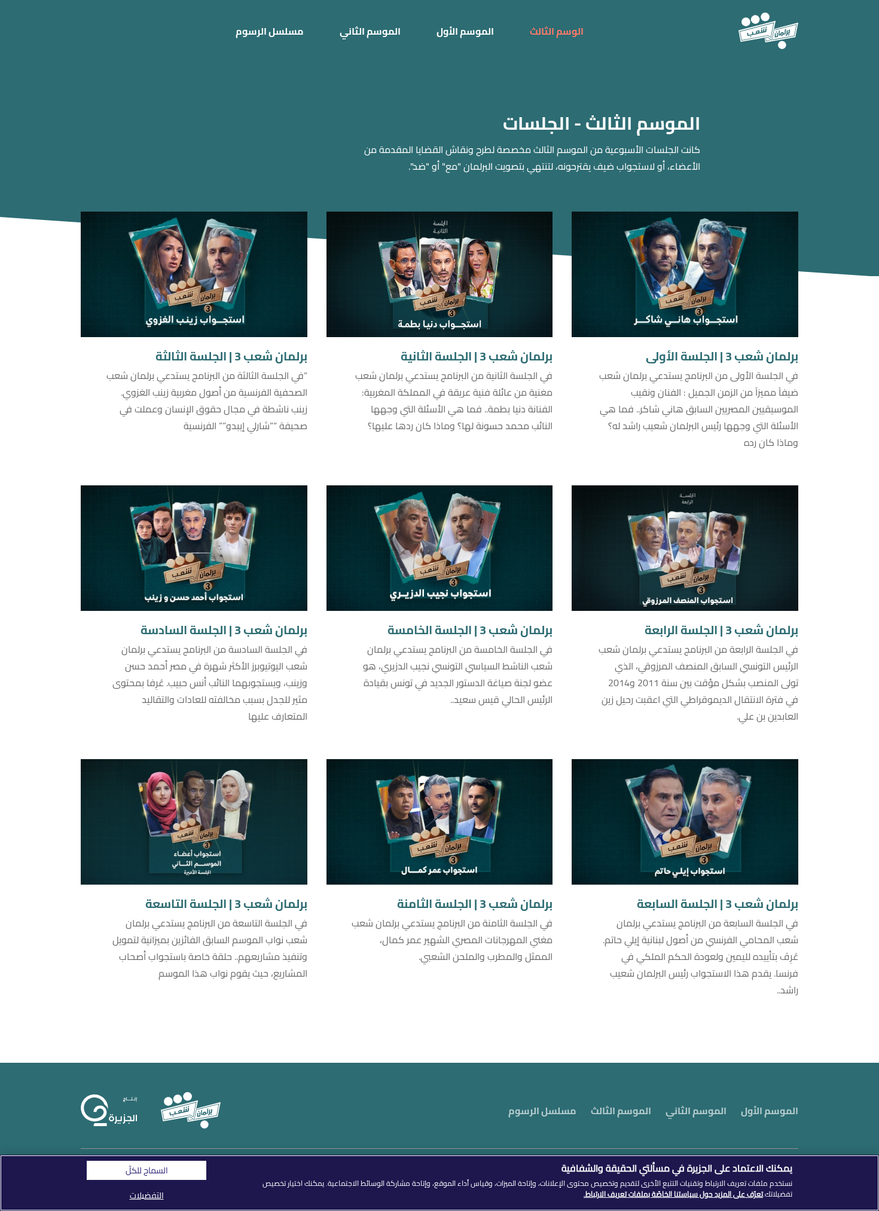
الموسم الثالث (621, 1111)
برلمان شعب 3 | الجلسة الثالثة (231, 356)
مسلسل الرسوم (270, 31)
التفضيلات (147, 1195)
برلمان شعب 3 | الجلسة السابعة (717, 903)
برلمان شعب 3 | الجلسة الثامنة (475, 903)
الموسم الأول (465, 31)
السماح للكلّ (147, 1170)
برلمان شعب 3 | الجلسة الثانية (477, 356)
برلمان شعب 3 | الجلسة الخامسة (470, 630)
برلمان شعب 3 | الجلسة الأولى (722, 356)
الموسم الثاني (370, 31)
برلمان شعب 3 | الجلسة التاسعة (226, 903)
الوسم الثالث (557, 31)
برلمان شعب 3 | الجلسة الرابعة (721, 630)
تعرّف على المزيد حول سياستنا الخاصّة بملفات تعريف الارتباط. (673, 1194)
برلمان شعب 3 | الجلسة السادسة (224, 630)
